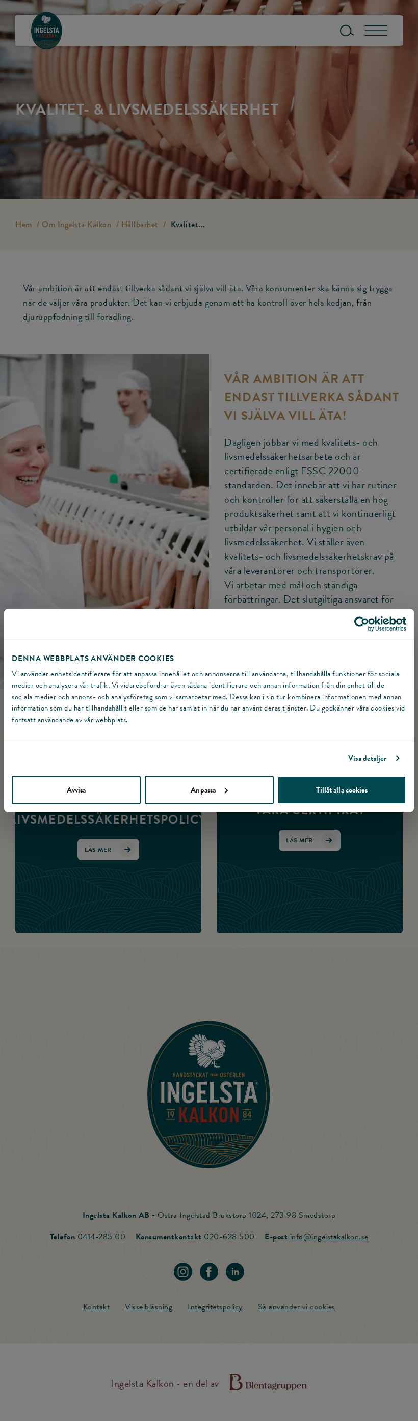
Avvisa (76, 790)
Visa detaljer (367, 758)
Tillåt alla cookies (342, 790)
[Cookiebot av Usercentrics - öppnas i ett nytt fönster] (361, 624)
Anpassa (203, 790)
